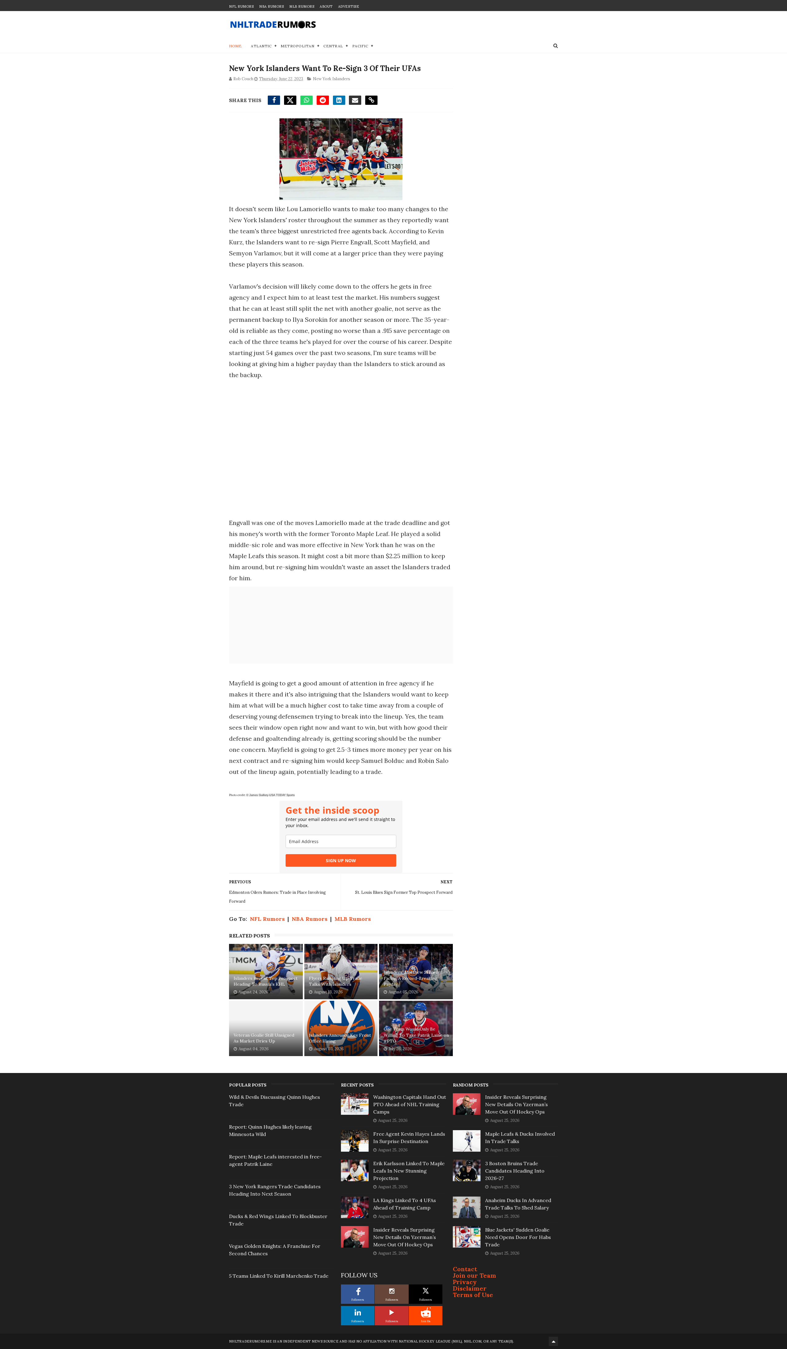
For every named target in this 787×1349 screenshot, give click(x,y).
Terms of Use (473, 1295)
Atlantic (261, 46)
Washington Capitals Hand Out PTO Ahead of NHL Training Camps (409, 1104)
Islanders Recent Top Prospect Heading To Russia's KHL (266, 981)
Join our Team (474, 1275)
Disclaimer (470, 1288)
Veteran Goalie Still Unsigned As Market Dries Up (264, 1038)
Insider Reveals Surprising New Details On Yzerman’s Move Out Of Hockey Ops (404, 1237)
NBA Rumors (271, 6)
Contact (465, 1269)
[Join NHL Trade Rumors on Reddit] (426, 1312)
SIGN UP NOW (341, 860)
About (326, 6)
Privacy (465, 1282)
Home (235, 46)
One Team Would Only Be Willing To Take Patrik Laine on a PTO (416, 1035)
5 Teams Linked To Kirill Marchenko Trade (278, 1276)
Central (333, 46)
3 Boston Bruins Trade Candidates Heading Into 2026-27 (514, 1170)
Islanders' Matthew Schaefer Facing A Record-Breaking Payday (413, 978)
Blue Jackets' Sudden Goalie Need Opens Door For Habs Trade (518, 1237)
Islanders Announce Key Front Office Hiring (340, 1038)
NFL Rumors (241, 6)
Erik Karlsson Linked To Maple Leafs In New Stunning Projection (409, 1170)
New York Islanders (331, 78)
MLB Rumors (301, 6)
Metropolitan (297, 46)
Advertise (348, 6)
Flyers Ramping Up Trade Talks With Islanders (335, 981)
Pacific (360, 46)
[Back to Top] (553, 1341)
